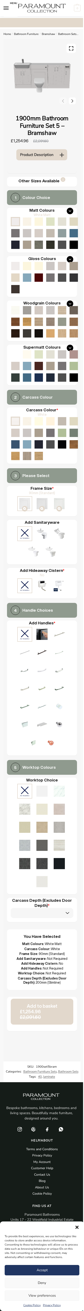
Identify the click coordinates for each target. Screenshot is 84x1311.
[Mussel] (73, 421)
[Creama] (50, 421)
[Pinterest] (33, 1129)
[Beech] (50, 333)
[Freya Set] (50, 552)
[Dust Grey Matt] (15, 233)
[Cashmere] (15, 432)
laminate (49, 1077)
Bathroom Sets (67, 34)
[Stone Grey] (38, 432)
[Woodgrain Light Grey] (50, 310)
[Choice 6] (42, 671)
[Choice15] (42, 725)
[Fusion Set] (42, 534)
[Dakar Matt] (50, 233)
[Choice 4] (59, 653)
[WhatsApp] (61, 1129)
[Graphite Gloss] (62, 277)
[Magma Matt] (24, 864)
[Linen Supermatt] (50, 354)
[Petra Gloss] (24, 828)
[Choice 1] (59, 635)
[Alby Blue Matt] (73, 233)
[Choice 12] (42, 707)
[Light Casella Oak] (62, 333)
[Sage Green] (62, 432)
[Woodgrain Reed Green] (62, 321)
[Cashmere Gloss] (62, 266)
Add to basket (38, 1012)
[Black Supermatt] (73, 377)
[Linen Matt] (62, 221)
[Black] (62, 444)
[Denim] (27, 444)
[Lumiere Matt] (24, 846)
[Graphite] (50, 444)
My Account (42, 1162)
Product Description (36, 154)
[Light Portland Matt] (59, 828)
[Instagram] (19, 1129)
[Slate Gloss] (15, 289)
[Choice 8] (24, 689)
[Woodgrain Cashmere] (38, 310)
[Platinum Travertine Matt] (59, 846)
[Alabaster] (38, 421)
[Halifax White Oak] (62, 310)
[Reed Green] (73, 432)
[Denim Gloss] (27, 277)
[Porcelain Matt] (27, 221)
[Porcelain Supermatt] (27, 354)
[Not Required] (24, 534)
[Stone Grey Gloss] (73, 266)
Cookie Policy (32, 1305)
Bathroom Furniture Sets (40, 1071)
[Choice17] (33, 743)
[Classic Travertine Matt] (42, 828)
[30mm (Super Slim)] (59, 504)
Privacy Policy (52, 1305)
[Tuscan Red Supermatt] (38, 366)
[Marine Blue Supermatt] (38, 377)
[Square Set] (59, 534)
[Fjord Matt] (62, 233)
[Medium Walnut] (15, 321)
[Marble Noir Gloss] (59, 864)
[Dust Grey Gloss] (50, 277)
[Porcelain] (27, 421)
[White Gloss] (15, 266)
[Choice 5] (24, 671)
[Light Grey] (27, 432)
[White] (15, 421)
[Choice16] (59, 725)
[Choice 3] (42, 653)
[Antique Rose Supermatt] (73, 354)
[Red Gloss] (38, 277)
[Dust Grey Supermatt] (62, 366)
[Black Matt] (73, 244)
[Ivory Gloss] (27, 266)
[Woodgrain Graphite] (27, 333)
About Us (42, 1187)
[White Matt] (15, 221)
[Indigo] (38, 444)
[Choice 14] (24, 725)
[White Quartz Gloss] (42, 882)
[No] (24, 586)
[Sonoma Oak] (38, 321)
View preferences (42, 1295)
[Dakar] (62, 421)
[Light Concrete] (38, 244)
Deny (42, 1282)
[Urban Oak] (73, 310)
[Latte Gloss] (15, 277)
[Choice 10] (59, 689)
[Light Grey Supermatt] (62, 354)
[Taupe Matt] (50, 221)
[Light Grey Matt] (27, 233)
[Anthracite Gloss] (73, 277)
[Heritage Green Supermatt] (15, 377)
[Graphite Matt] (62, 244)
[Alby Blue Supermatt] (27, 377)
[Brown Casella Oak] (73, 321)
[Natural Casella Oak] (73, 333)
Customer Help (42, 1168)
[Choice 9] (42, 689)
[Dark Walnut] (15, 333)
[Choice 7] (59, 671)
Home (7, 34)
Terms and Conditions (42, 1149)
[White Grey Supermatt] (15, 354)
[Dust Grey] (50, 432)
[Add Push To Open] (42, 635)
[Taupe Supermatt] (38, 354)
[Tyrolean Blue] (15, 444)
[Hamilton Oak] (38, 456)
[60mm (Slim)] (42, 504)
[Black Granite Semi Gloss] (42, 864)
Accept (42, 1270)
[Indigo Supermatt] (50, 377)
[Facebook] (47, 1129)
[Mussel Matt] (73, 221)
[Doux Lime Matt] (59, 810)
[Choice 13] (59, 707)
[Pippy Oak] (27, 321)
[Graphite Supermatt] (62, 377)
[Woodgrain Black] (38, 333)
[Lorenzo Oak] (27, 456)
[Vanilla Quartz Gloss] (42, 810)
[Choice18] (50, 743)
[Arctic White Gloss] (42, 792)
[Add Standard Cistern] (42, 586)
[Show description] (63, 181)
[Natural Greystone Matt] (42, 846)
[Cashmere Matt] (38, 233)
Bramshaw (48, 34)
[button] (77, 1227)
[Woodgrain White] (15, 310)
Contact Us (42, 1174)
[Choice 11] (24, 707)
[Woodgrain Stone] (27, 310)
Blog (42, 1181)
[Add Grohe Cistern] (59, 586)
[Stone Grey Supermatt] (50, 366)
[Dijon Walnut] (73, 444)
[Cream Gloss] (38, 266)
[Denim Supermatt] (27, 366)
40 (40, 1077)
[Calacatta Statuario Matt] (59, 792)
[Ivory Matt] (38, 221)
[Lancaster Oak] (15, 456)
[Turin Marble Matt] (24, 810)
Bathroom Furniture (26, 34)
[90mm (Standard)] (24, 504)
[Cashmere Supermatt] (15, 366)
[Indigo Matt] (15, 244)
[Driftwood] (50, 321)
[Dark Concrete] (50, 244)
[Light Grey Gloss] (50, 266)
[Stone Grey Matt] (27, 244)
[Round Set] (33, 552)
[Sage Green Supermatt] (73, 366)
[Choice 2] (24, 653)
